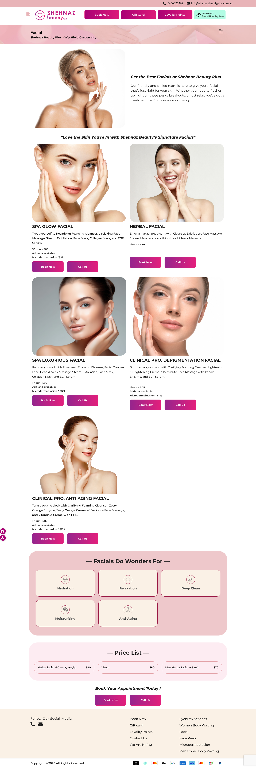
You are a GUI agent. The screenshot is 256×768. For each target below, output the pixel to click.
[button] (29, 14)
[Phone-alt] (32, 724)
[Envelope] (40, 724)
